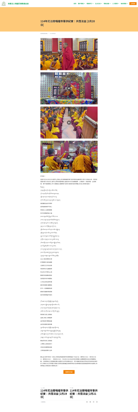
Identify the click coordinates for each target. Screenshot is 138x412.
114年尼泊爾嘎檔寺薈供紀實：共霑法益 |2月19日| (54, 393)
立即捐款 (133, 3)
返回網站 (43, 402)
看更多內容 (69, 372)
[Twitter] (90, 402)
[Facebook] (87, 402)
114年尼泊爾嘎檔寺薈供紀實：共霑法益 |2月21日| (84, 393)
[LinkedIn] (93, 402)
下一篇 (71, 388)
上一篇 (42, 388)
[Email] (97, 402)
